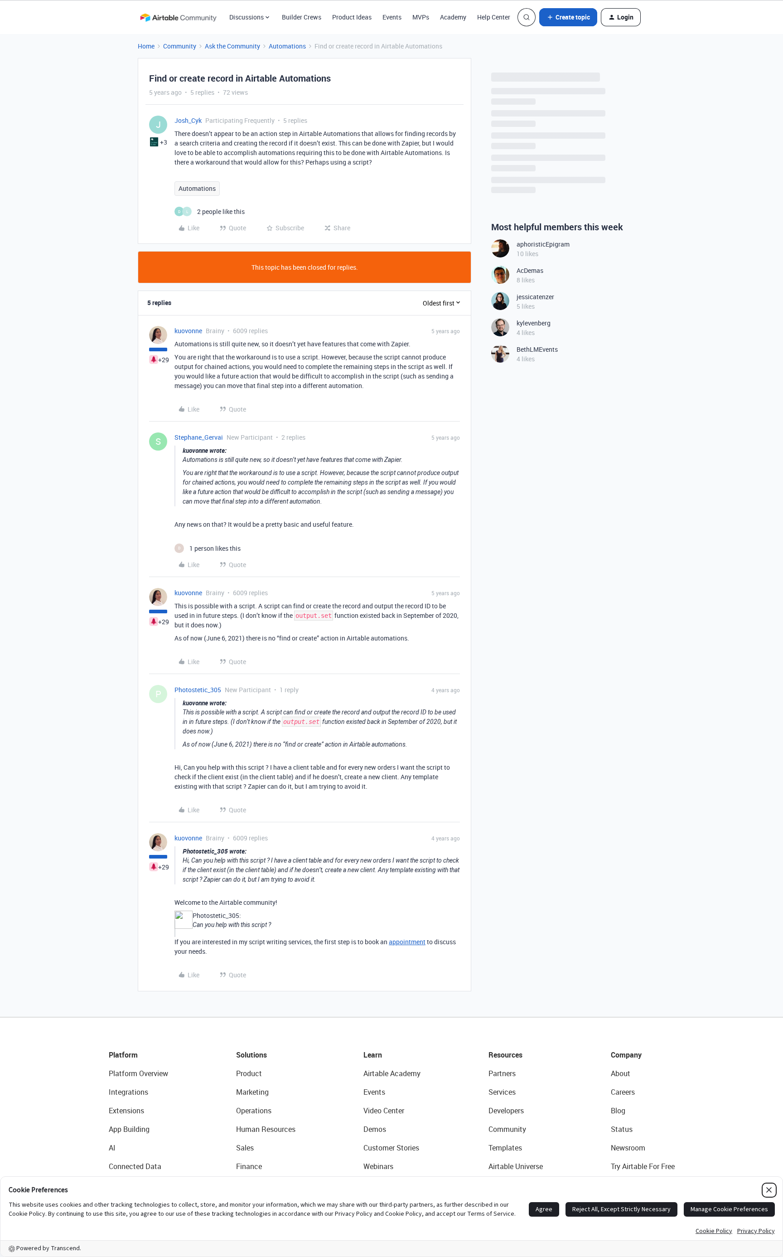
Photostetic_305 (197, 689)
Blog (618, 1111)
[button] (568, 17)
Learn (372, 1055)
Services (502, 1092)
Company (626, 1055)
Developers (506, 1111)
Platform (123, 1055)
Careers (623, 1092)
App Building (129, 1129)
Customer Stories (391, 1148)
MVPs (420, 17)
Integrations (128, 1092)
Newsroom (628, 1148)
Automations (287, 46)
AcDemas (530, 270)
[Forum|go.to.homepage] (178, 17)
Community (179, 46)
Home (146, 46)
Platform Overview (138, 1073)
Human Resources (265, 1129)
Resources (505, 1055)
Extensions (126, 1111)
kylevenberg (534, 323)
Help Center (493, 17)
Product (249, 1073)
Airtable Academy (391, 1073)
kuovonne (188, 330)
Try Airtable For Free (643, 1166)
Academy (453, 17)
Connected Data (135, 1166)
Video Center (383, 1111)
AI (112, 1148)
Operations (253, 1111)
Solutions (251, 1055)
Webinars (378, 1166)
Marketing (252, 1092)
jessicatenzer (535, 296)
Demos (374, 1129)
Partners (502, 1073)
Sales (245, 1148)
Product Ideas (352, 17)
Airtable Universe (515, 1166)
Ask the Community (232, 46)
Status (622, 1129)
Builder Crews (301, 17)
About (620, 1073)
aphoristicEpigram (543, 244)
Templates (505, 1148)
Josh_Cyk (188, 120)
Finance (249, 1166)
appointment (407, 941)
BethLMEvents (537, 349)
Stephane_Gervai (198, 437)
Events (391, 17)
